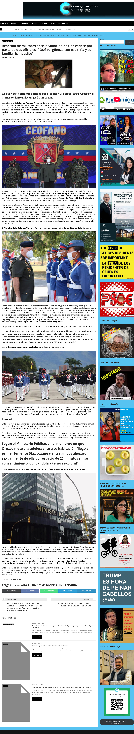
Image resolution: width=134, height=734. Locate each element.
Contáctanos (63, 24)
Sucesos (10, 41)
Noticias (3, 24)
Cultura (13, 24)
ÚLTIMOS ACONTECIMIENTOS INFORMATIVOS (116, 722)
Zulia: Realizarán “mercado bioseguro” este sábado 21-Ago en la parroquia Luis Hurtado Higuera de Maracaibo (64, 626)
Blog (53, 24)
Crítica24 (34, 24)
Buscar (102, 39)
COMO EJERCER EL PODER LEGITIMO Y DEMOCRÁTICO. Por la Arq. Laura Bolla (40, 29)
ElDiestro (24, 24)
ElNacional (44, 24)
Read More (37, 637)
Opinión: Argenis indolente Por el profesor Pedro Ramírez (50, 646)
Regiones (11, 624)
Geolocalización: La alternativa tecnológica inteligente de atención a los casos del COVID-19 (61, 687)
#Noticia (4, 41)
